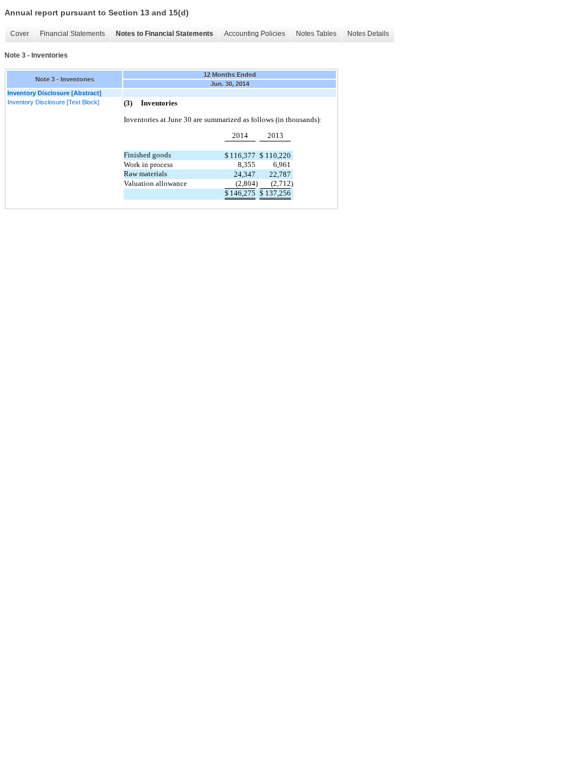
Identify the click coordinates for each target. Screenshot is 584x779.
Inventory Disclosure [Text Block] (53, 102)
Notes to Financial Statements (164, 34)
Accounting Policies (254, 34)
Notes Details (368, 34)
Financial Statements (72, 34)
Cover (19, 34)
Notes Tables (316, 34)
